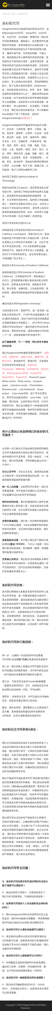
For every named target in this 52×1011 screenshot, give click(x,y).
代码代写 (32, 365)
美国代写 (25, 118)
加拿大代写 (26, 357)
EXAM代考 (32, 369)
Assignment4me (29, 1005)
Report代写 (8, 377)
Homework (7, 369)
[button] (48, 5)
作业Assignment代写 (17, 373)
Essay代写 (35, 373)
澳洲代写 (39, 357)
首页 (13, 14)
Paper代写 (21, 377)
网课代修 (20, 369)
